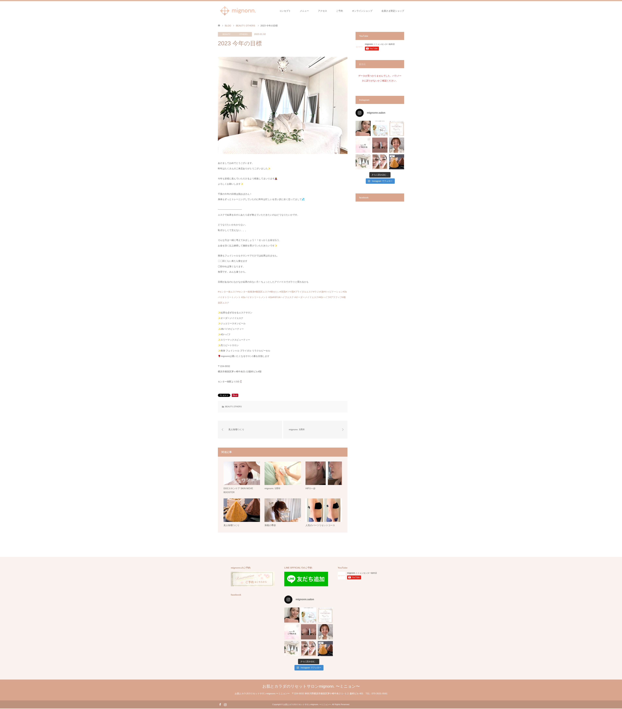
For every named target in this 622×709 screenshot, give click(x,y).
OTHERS (243, 34)
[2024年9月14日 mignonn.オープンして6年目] (363, 128)
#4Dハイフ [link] (323, 297)
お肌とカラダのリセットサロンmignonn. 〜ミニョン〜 (311, 686)
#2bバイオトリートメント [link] (254, 297)
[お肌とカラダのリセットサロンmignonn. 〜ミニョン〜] (238, 11)
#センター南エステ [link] (227, 291)
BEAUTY (226, 34)
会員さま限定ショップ (392, 11)
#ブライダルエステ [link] (303, 291)
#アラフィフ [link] (335, 297)
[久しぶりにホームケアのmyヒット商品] (379, 128)
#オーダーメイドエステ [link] (306, 297)
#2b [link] (270, 297)
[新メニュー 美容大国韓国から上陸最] (379, 161)
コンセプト (285, 11)
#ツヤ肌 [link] (290, 291)
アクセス (322, 11)
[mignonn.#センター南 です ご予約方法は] (363, 145)
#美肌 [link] (283, 291)
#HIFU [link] (275, 297)
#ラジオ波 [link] (318, 291)
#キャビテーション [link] (333, 291)
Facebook (220, 704)
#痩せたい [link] (274, 291)
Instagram (225, 704)
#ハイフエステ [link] (286, 297)
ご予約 (339, 11)
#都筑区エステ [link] (261, 291)
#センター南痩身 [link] (245, 291)
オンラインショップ (362, 11)
